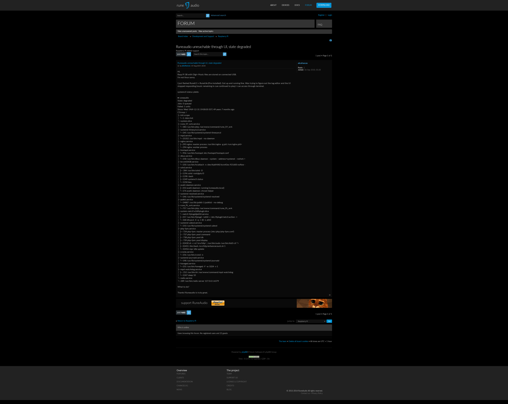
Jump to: (291, 321)
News (179, 390)
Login (330, 15)
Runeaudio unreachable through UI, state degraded (199, 63)
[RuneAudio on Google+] (320, 373)
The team (283, 341)
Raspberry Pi (223, 36)
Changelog (182, 386)
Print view (330, 40)
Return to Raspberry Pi (187, 321)
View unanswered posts (187, 31)
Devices (285, 5)
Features (181, 374)
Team (229, 374)
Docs (297, 5)
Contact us (305, 393)
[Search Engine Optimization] (254, 357)
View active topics (205, 31)
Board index (183, 36)
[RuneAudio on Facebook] (300, 373)
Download (324, 5)
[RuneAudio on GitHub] (290, 373)
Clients (180, 378)
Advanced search (218, 15)
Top (329, 295)
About (273, 5)
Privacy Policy (317, 393)
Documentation (185, 382)
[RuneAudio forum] (300, 382)
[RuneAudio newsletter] (320, 382)
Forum (308, 5)
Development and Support (203, 36)
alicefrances (186, 66)
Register (321, 15)
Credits (230, 386)
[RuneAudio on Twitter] (310, 373)
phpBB (244, 352)
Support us (232, 378)
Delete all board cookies (298, 341)
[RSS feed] (310, 382)
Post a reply (180, 53)
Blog (229, 390)
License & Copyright (237, 382)
